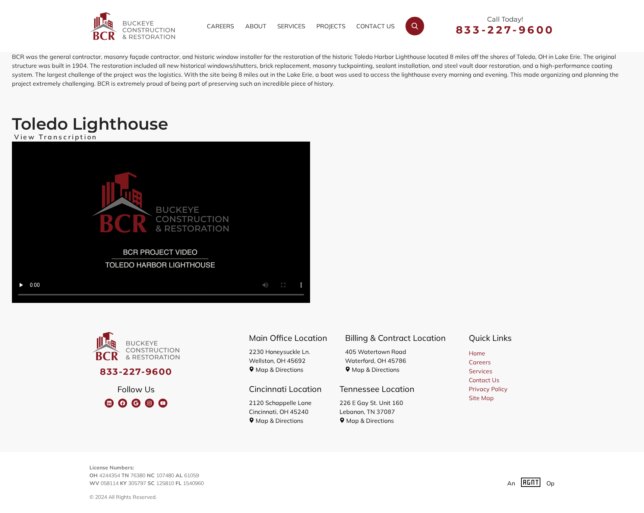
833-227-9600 (505, 29)
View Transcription (56, 137)
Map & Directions (279, 369)
